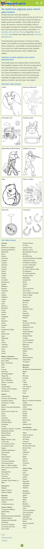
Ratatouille (26, 278)
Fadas (25, 382)
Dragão (3, 284)
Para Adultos (27, 427)
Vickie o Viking (27, 295)
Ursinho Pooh (5, 478)
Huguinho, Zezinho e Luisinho (11, 429)
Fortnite (25, 338)
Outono (25, 459)
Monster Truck (27, 519)
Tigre (3, 340)
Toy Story (4, 476)
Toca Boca (26, 362)
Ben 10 (25, 398)
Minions (25, 254)
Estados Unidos (28, 309)
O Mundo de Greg (28, 260)
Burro (3, 254)
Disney (3, 394)
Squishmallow (5, 386)
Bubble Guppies (6, 518)
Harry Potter (5, 529)
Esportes (4, 495)
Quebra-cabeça (6, 492)
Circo (24, 472)
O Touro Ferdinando (29, 265)
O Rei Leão (5, 441)
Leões (3, 301)
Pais (3, 535)
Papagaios (4, 316)
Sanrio (25, 391)
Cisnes (3, 271)
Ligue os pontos (6, 490)
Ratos (3, 332)
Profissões (26, 483)
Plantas (25, 317)
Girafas (3, 295)
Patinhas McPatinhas (8, 450)
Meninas (26, 367)
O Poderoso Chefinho (30, 262)
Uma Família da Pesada (30, 293)
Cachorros (4, 258)
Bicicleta (25, 504)
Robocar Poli (27, 424)
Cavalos (4, 269)
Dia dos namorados (29, 446)
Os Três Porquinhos (29, 273)
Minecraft (26, 344)
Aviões (25, 495)
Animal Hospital (28, 331)
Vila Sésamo (5, 391)
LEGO (25, 407)
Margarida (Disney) (7, 431)
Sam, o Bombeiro (7, 380)
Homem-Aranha (28, 243)
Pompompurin (6, 378)
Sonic (24, 353)
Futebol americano (7, 504)
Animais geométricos (8, 250)
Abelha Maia (5, 511)
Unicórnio (4, 347)
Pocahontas (5, 459)
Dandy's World (27, 336)
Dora (3, 367)
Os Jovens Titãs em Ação (31, 269)
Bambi (3, 409)
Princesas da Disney (8, 461)
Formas (3, 369)
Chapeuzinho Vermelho (9, 520)
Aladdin (3, 405)
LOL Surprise (27, 386)
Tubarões (4, 344)
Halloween (8, 37)
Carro (24, 508)
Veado (3, 353)
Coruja (3, 278)
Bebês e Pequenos (8, 356)
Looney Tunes (27, 247)
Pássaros (4, 321)
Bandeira (26, 307)
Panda (3, 314)
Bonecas (25, 376)
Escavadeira (27, 515)
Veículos (26, 491)
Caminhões (26, 506)
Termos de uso (6, 537)
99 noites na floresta (29, 323)
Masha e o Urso (28, 250)
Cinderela (4, 418)
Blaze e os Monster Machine (32, 400)
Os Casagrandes (28, 267)
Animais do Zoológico (8, 247)
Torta (24, 393)
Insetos (3, 299)
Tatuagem (26, 485)
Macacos (4, 306)
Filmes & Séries (6, 507)
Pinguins (4, 325)
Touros (3, 342)
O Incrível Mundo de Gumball (32, 258)
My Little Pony (27, 256)
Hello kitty (4, 371)
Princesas (26, 389)
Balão (24, 499)
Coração (25, 378)
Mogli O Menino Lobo (8, 439)
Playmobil (26, 481)
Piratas (25, 413)
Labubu (25, 384)
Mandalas (26, 365)
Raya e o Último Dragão (9, 465)
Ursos (3, 349)
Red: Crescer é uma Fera (9, 467)
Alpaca (3, 245)
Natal (37, 32)
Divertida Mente (6, 422)
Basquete (4, 497)
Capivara (4, 265)
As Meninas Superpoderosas (32, 369)
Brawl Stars (26, 334)
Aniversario (26, 437)
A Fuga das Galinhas (8, 509)
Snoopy (3, 384)
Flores (25, 311)
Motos (25, 521)
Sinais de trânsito (28, 523)
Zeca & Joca (27, 297)
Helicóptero (26, 517)
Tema (24, 433)
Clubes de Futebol (7, 500)
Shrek (25, 282)
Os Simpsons (27, 271)
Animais (4, 243)
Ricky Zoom (26, 420)
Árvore (25, 304)
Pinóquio (4, 454)
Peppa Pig (4, 376)
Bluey (3, 514)
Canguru (4, 262)
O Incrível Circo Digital (30, 429)
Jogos (25, 321)
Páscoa (22, 32)
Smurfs (25, 284)
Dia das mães (27, 443)
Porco (3, 327)
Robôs (25, 422)
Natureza (26, 313)
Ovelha (3, 312)
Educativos (5, 486)
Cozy (24, 380)
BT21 (3, 365)
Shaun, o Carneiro (7, 382)
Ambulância (26, 493)
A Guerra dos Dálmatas (9, 398)
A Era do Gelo (5, 396)
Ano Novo (5, 34)
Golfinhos (4, 297)
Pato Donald (5, 452)
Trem (24, 527)
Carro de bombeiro (29, 510)
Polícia (25, 418)
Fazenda (25, 475)
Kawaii (25, 479)
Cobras (3, 273)
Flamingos (4, 291)
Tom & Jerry (26, 291)
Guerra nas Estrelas (7, 524)
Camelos (4, 260)
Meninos (26, 396)
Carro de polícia (28, 512)
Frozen (3, 426)
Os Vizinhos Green (7, 446)
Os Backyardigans (7, 374)
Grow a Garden (28, 342)
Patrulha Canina (28, 275)
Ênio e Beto (5, 361)
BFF (24, 373)
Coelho (3, 275)
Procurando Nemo (7, 463)
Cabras (3, 256)
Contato (4, 540)
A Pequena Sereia (7, 400)
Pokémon (26, 347)
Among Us (26, 329)
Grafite (25, 403)
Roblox (25, 351)
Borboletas (4, 252)
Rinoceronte (5, 334)
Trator (25, 525)
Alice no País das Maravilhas (10, 407)
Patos (3, 319)
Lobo (3, 303)
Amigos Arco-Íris (28, 327)
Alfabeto (4, 488)
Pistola (25, 415)
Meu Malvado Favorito (30, 252)
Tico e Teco (5, 474)
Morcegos (4, 308)
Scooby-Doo (27, 280)
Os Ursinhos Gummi (8, 444)
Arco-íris (25, 302)
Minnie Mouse (6, 435)
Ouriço (3, 310)
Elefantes (4, 286)
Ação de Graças (28, 435)
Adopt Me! (26, 325)
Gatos (3, 293)
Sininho (3, 469)
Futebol (3, 502)
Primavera (26, 463)
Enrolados (4, 424)
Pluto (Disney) (6, 457)
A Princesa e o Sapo (8, 403)
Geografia (26, 300)
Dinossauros (5, 282)
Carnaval (37, 34)
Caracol (3, 267)
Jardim (25, 477)
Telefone (25, 488)
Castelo (25, 470)
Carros (3, 416)
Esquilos (4, 288)
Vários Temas (27, 468)
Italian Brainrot (27, 405)
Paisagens (26, 315)
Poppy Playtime (28, 349)
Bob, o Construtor (7, 363)
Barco (25, 502)
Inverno (25, 454)
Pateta (3, 448)
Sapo (3, 336)
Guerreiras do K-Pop (8, 527)
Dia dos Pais (14, 32)
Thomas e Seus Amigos (9, 389)
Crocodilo (4, 280)
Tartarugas (4, 338)
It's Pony (25, 245)
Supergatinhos (6, 472)
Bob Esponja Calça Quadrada (11, 516)
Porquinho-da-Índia (7, 329)
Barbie (25, 371)
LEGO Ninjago (27, 409)
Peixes (3, 323)
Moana (3, 437)
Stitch (24, 286)
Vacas (3, 351)
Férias (25, 450)
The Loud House (28, 288)
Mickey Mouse (6, 433)
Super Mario (27, 359)
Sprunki (25, 355)
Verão (25, 465)
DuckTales (4, 522)
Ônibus (25, 497)
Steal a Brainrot (28, 357)
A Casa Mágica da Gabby (9, 358)
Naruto (25, 411)
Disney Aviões (5, 420)
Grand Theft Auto (28, 340)
